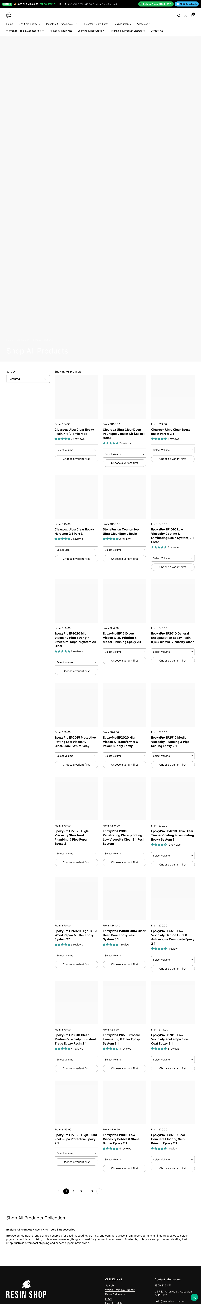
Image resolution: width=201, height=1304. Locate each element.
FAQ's (108, 1298)
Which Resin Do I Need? (120, 1289)
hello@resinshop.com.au (170, 1301)
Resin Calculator (115, 1294)
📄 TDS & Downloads (187, 4)
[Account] (185, 15)
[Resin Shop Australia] (9, 15)
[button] (179, 15)
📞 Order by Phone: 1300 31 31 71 (156, 4)
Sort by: (11, 371)
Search (109, 1285)
